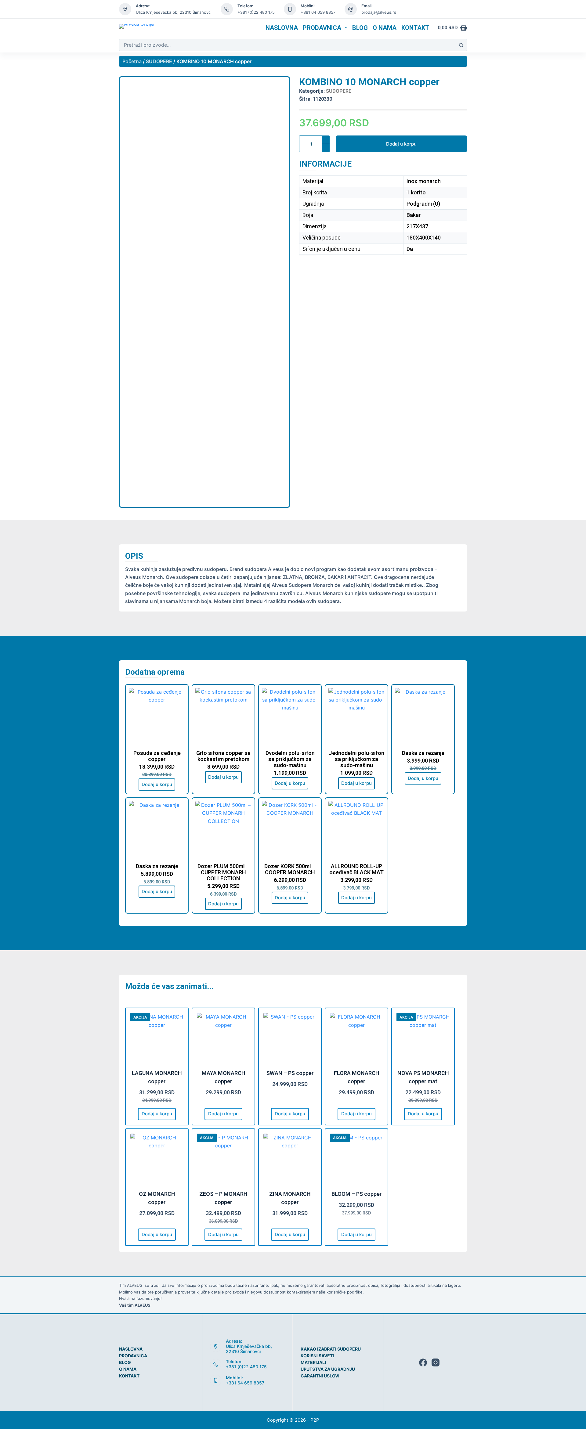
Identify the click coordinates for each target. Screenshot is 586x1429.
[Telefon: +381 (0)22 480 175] (216, 1364)
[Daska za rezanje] (423, 716)
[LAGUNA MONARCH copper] (156, 1039)
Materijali (313, 1362)
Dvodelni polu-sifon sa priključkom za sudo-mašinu (290, 759)
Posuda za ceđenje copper (157, 756)
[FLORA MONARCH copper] (356, 1039)
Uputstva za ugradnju (328, 1369)
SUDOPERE (159, 61)
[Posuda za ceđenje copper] (157, 716)
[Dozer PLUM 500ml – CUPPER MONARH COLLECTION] (223, 829)
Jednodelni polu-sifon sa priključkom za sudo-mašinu (356, 759)
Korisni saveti (317, 1356)
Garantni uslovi (320, 1376)
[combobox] (287, 45)
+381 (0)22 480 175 (246, 1366)
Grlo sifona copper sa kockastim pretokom (223, 756)
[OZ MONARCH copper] (156, 1160)
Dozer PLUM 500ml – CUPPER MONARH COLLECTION (223, 872)
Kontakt (415, 27)
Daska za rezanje (423, 753)
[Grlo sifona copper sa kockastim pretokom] (223, 716)
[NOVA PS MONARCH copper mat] (423, 1039)
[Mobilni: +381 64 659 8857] (216, 1380)
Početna (132, 61)
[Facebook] (423, 1362)
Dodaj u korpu (401, 144)
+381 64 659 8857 (318, 12)
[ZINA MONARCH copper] (290, 1160)
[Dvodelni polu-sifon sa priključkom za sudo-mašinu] (290, 716)
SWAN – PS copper (290, 1073)
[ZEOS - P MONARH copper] (223, 1160)
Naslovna (282, 27)
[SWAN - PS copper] (290, 1039)
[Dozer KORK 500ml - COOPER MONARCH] (290, 829)
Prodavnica (322, 27)
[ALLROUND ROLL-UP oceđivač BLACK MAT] (356, 829)
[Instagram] (436, 1362)
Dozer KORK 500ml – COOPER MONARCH (290, 869)
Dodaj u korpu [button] (157, 784)
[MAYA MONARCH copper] (223, 1039)
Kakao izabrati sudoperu (331, 1349)
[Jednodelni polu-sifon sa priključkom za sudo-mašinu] (356, 716)
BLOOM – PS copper (356, 1194)
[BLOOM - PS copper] (356, 1160)
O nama (384, 27)
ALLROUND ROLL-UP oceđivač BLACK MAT (356, 869)
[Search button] (461, 45)
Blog (360, 27)
